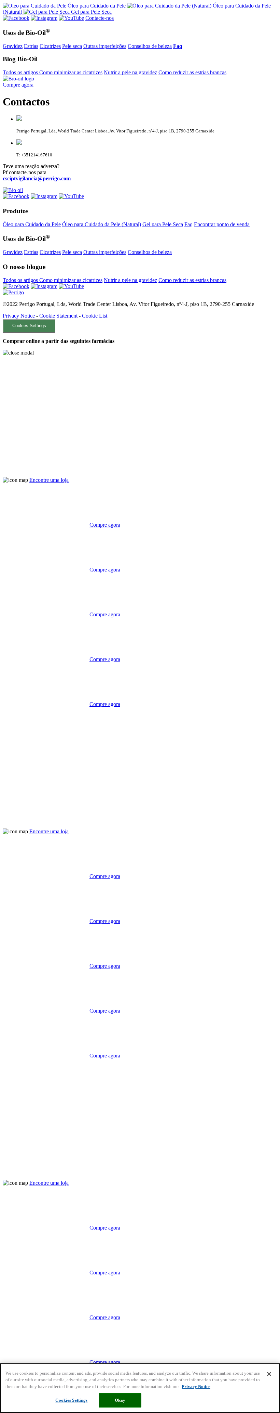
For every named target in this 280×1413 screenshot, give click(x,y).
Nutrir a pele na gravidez (130, 72)
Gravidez (13, 46)
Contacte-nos (99, 18)
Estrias (31, 46)
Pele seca (72, 46)
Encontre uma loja (49, 480)
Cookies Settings (29, 325)
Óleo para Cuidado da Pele (32, 224)
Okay (120, 1400)
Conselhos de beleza (150, 46)
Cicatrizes (50, 46)
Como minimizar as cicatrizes (70, 72)
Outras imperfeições (104, 46)
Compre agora (18, 85)
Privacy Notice (19, 316)
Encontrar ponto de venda (222, 224)
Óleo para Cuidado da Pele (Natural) (101, 224)
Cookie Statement (58, 316)
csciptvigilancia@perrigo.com (37, 178)
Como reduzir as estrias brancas (192, 72)
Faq (188, 224)
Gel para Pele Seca (162, 224)
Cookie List (94, 316)
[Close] (269, 1374)
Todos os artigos (21, 72)
